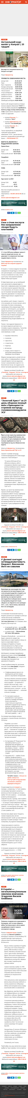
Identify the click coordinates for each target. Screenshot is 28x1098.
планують (17, 787)
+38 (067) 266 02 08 (15, 194)
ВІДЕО (24, 1089)
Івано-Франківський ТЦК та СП (11, 450)
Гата (11, 209)
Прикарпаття (13, 546)
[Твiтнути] (16, 212)
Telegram (12, 372)
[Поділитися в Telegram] (12, 212)
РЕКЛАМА (23, 1087)
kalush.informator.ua (10, 1095)
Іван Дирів (8, 875)
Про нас (5, 1089)
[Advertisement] (14, 21)
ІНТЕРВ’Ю (19, 1089)
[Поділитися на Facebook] (8, 212)
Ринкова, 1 (13, 117)
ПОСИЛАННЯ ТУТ (12, 138)
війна (7, 546)
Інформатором (11, 932)
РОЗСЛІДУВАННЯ (15, 1087)
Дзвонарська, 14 (15, 122)
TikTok (18, 372)
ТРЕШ (25, 1086)
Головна (4, 1086)
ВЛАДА (15, 1086)
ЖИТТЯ (10, 1086)
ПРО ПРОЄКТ (12, 1089)
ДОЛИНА (7, 1087)
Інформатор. (9, 610)
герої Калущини (14, 1073)
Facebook (5, 372)
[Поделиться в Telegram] (12, 391)
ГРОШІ (20, 1086)
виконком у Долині (18, 875)
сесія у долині (11, 876)
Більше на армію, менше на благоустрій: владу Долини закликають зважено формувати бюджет (16, 779)
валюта (7, 209)
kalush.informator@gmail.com (10, 197)
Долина (3, 876)
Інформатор (9, 75)
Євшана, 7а (13, 126)
